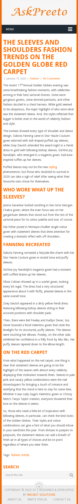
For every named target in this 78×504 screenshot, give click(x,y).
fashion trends (20, 455)
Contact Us (62, 499)
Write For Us (37, 499)
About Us (14, 499)
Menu (10, 29)
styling (53, 167)
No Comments (51, 78)
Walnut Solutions (41, 494)
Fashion (34, 78)
